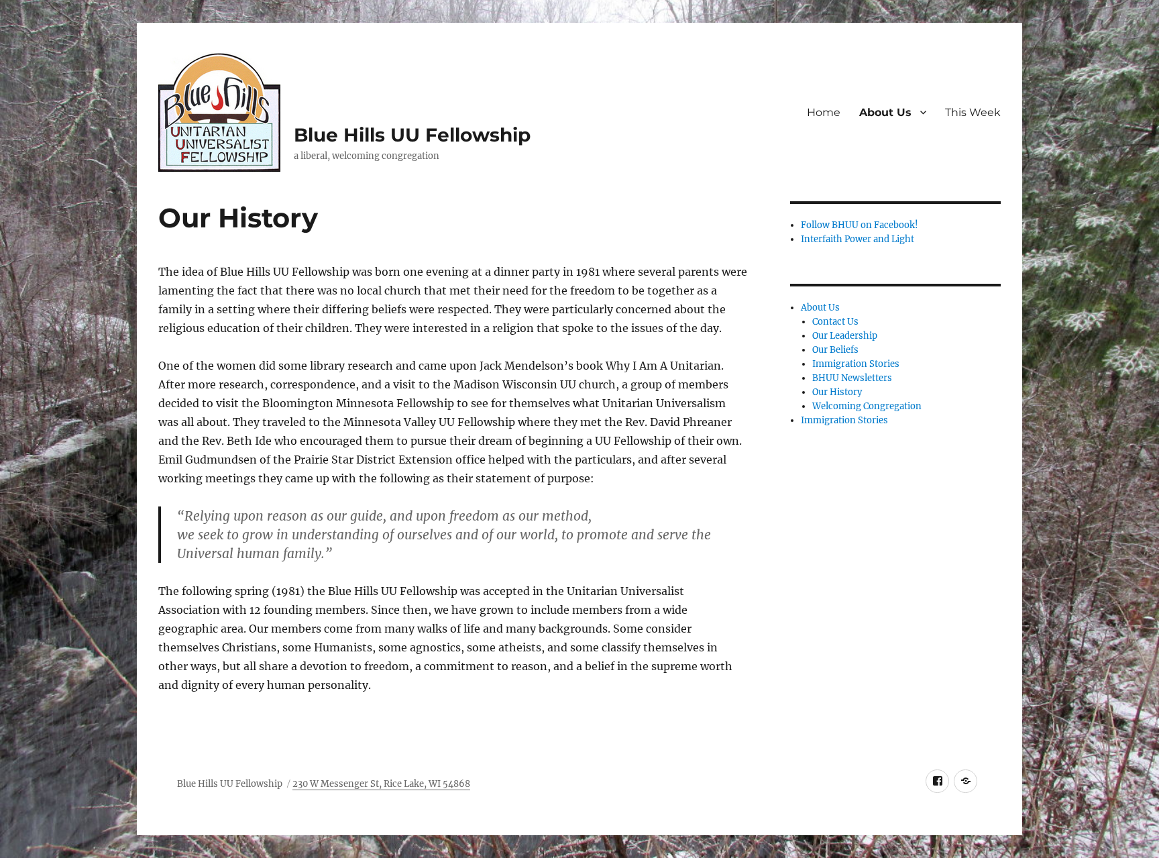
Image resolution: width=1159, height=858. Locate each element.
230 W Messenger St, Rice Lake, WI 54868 (381, 784)
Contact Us (835, 321)
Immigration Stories (855, 364)
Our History (837, 392)
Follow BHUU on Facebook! (859, 225)
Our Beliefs (835, 350)
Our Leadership (844, 335)
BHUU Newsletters (852, 378)
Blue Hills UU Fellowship (412, 134)
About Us (885, 112)
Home (823, 112)
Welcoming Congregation (867, 406)
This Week (973, 112)
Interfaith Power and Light (857, 239)
